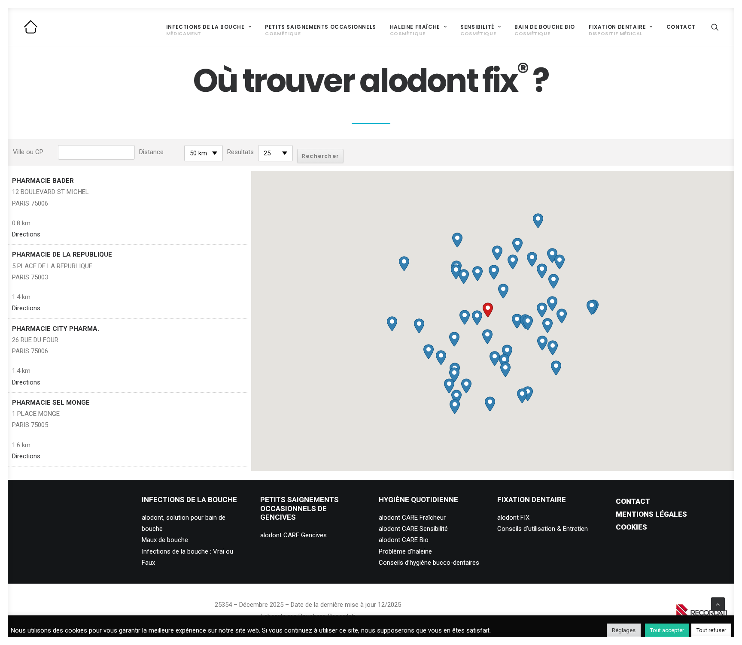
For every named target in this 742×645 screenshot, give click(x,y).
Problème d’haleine (405, 551)
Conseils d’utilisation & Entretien (542, 529)
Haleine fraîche (415, 30)
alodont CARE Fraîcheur (412, 517)
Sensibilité (478, 30)
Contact (681, 26)
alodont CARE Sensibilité (413, 529)
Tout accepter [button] (667, 630)
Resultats (240, 152)
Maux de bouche (165, 540)
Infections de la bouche (205, 30)
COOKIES (631, 527)
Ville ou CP (28, 152)
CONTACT (633, 501)
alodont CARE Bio (404, 540)
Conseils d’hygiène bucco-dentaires (429, 562)
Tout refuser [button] (711, 630)
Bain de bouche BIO (544, 30)
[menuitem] (208, 27)
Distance (151, 152)
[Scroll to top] (718, 604)
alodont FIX (513, 517)
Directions (26, 234)
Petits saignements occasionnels (320, 30)
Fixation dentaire (617, 30)
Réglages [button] (624, 630)
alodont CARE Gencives (293, 535)
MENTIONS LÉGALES (651, 514)
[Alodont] (30, 26)
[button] (715, 27)
